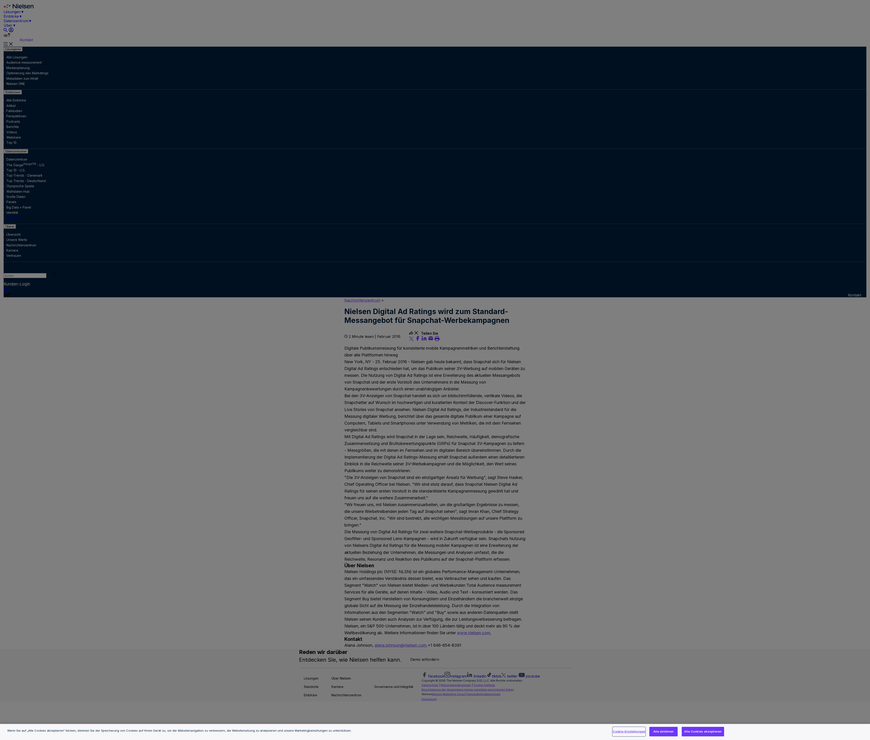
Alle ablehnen (663, 731)
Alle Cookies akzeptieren (703, 731)
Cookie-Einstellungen (629, 731)
